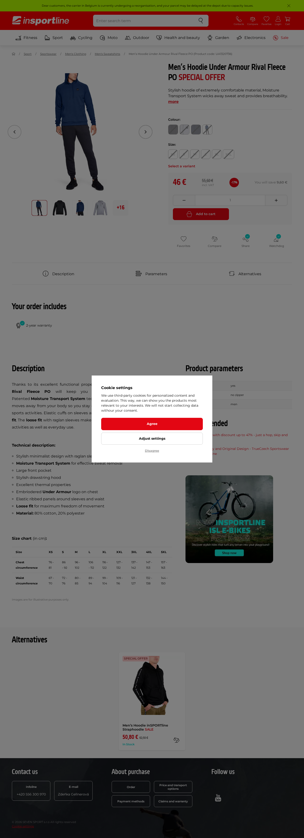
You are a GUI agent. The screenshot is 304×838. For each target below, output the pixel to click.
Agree (152, 424)
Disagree (152, 451)
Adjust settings (152, 438)
